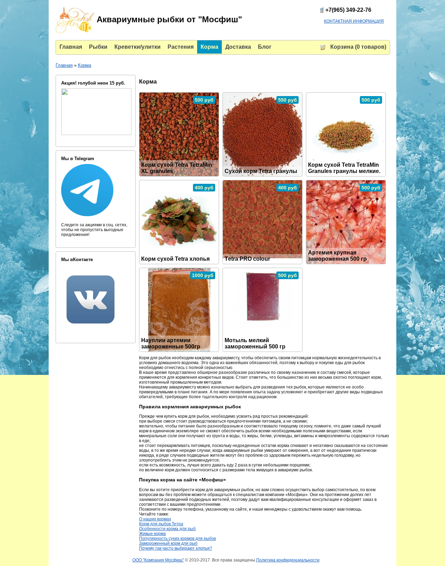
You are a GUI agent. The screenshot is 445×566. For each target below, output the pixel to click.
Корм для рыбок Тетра (161, 523)
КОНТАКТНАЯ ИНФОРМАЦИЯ (354, 21)
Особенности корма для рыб (167, 528)
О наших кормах (155, 519)
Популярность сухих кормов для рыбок (177, 538)
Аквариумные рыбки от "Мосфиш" (168, 19)
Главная (64, 65)
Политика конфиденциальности (287, 560)
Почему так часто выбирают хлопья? (175, 548)
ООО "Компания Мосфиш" (158, 560)
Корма (84, 65)
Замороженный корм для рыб (168, 543)
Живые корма (152, 533)
